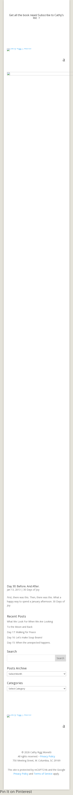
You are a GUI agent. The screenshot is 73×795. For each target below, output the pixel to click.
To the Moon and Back (19, 626)
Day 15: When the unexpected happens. (28, 642)
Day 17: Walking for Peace (21, 632)
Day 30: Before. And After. (23, 586)
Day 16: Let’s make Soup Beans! (24, 637)
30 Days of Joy (31, 589)
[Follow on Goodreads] (63, 736)
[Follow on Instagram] (56, 736)
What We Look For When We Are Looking (30, 621)
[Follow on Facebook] (49, 736)
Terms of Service (43, 773)
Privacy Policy (47, 756)
